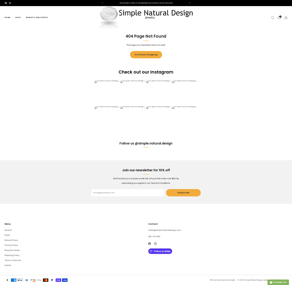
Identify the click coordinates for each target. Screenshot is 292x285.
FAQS (7, 235)
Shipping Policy (12, 255)
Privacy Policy (11, 245)
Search (8, 230)
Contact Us (279, 282)
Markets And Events (37, 17)
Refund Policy (11, 240)
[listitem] (146, 3)
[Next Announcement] (190, 3)
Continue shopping (146, 54)
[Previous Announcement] (102, 3)
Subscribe (183, 192)
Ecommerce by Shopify (226, 280)
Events (8, 265)
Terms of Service (13, 260)
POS (211, 280)
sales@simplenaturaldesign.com (164, 230)
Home (7, 17)
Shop (18, 17)
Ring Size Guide (12, 250)
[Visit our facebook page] (6, 3)
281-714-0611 (154, 236)
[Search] (272, 17)
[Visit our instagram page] (10, 3)
